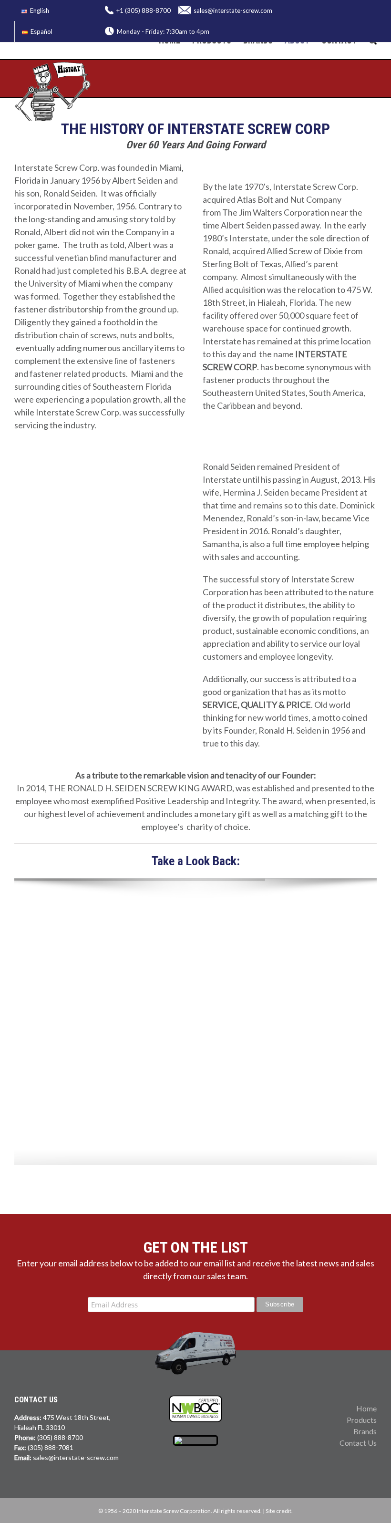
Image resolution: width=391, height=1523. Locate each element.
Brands (365, 1431)
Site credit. (279, 1510)
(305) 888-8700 (60, 1437)
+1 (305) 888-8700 (143, 10)
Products (362, 1419)
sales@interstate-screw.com (233, 10)
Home (366, 1408)
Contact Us (358, 1442)
